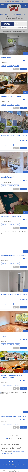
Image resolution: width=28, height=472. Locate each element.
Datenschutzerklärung (22, 27)
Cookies (17, 466)
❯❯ (20, 438)
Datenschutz (11, 466)
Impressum (23, 464)
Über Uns (18, 464)
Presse (9, 464)
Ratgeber (5, 464)
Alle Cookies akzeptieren (7, 24)
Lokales (13, 464)
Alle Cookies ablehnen (20, 24)
